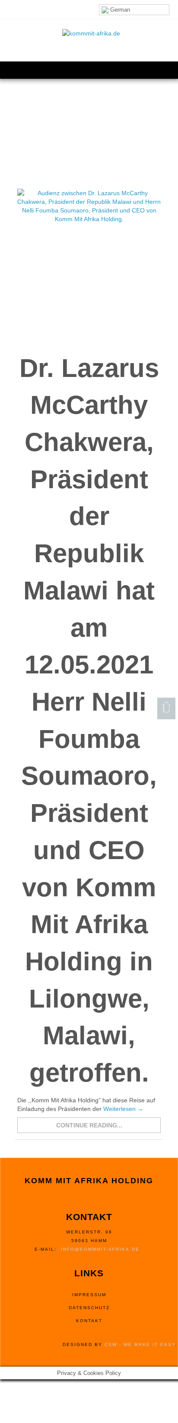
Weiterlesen (123, 1108)
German (119, 9)
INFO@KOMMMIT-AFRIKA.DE (100, 1249)
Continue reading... (89, 1125)
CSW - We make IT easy (140, 1344)
